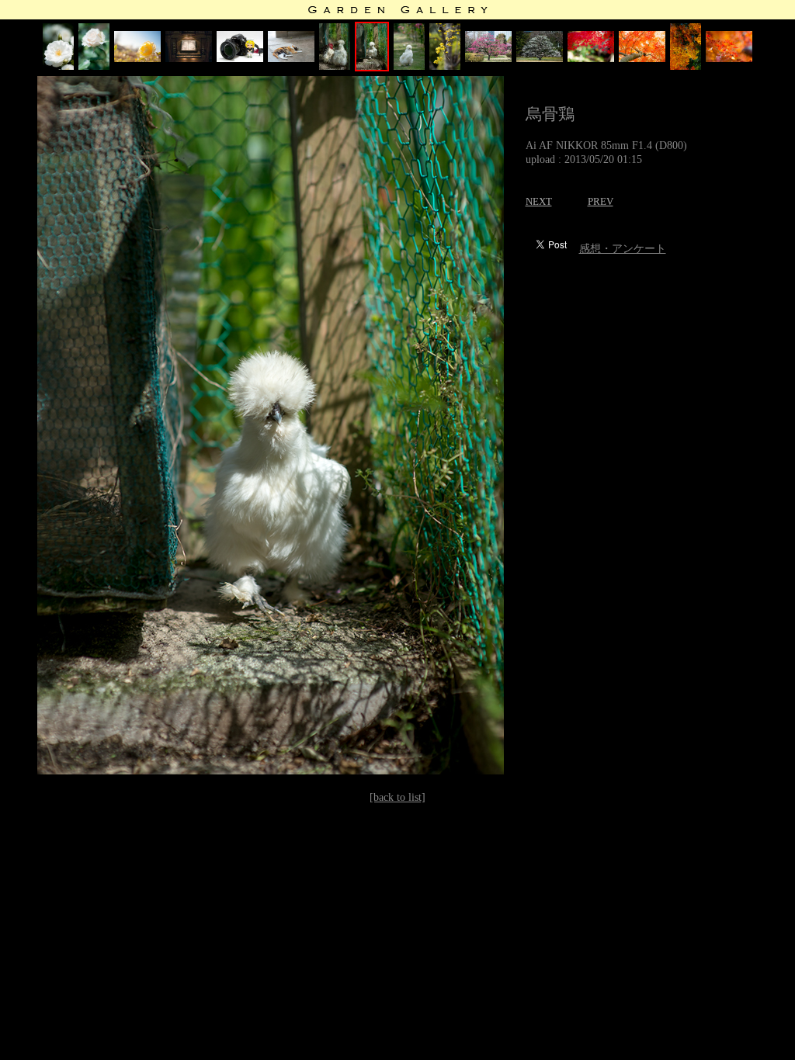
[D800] (240, 58)
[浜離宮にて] (488, 58)
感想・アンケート (622, 249)
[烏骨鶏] (372, 68)
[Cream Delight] (93, 66)
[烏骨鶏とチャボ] (334, 66)
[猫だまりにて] (291, 58)
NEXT (539, 201)
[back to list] (397, 797)
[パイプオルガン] (188, 58)
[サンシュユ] (444, 66)
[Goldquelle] (137, 58)
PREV (600, 201)
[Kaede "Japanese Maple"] (591, 58)
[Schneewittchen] (58, 66)
